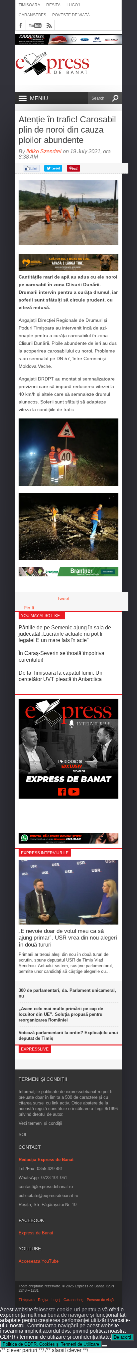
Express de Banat (36, 1232)
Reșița (53, 5)
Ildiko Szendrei (44, 151)
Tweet (63, 598)
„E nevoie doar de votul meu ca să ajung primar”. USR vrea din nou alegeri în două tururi (68, 938)
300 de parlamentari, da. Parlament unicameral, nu (67, 993)
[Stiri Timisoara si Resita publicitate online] (68, 574)
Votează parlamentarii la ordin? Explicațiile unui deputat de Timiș (68, 1035)
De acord (122, 1337)
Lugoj (73, 5)
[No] (104, 1346)
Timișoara (29, 5)
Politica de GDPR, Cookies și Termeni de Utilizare (51, 1344)
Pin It (29, 607)
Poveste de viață (71, 15)
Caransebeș (32, 15)
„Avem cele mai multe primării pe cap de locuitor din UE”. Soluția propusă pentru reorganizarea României (61, 1014)
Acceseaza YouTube (39, 1261)
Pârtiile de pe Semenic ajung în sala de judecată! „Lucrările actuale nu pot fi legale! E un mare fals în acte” (65, 634)
